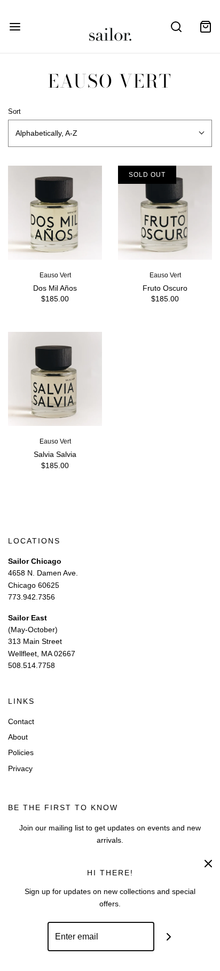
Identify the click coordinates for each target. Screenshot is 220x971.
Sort (14, 111)
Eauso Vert (55, 275)
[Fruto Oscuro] (165, 213)
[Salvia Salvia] (55, 379)
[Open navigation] (14, 26)
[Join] (169, 936)
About (18, 737)
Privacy (20, 768)
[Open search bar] (176, 26)
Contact (21, 721)
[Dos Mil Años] (55, 213)
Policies (21, 752)
